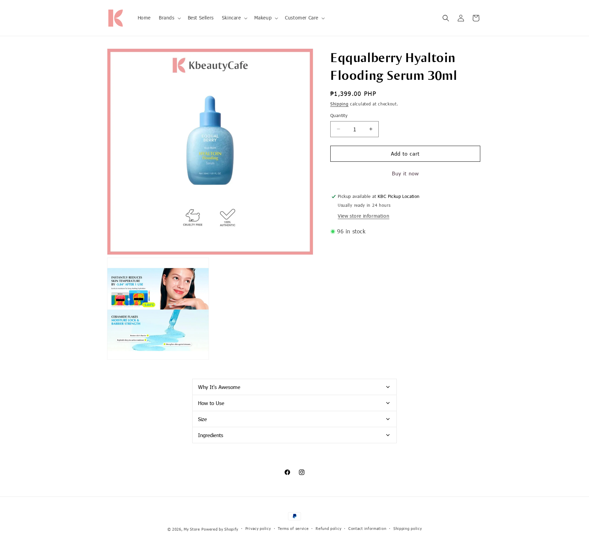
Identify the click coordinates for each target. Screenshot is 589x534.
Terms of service (293, 528)
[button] (169, 18)
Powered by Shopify (219, 529)
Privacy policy (258, 528)
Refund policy (328, 528)
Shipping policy (407, 528)
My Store (192, 529)
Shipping (339, 103)
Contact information (367, 528)
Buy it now (405, 173)
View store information (363, 216)
